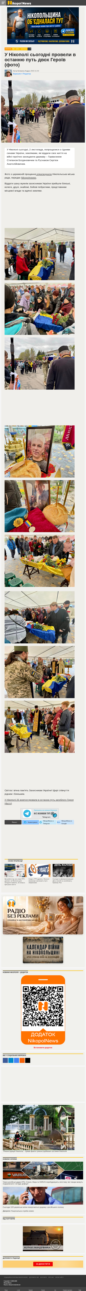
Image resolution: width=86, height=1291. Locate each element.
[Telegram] (10, 1060)
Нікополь (8, 48)
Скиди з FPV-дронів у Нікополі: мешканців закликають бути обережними (39, 881)
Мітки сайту (59, 1277)
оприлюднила (44, 174)
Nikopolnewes (28, 177)
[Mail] (27, 1060)
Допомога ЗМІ (34, 1277)
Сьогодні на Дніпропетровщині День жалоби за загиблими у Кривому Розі (63, 881)
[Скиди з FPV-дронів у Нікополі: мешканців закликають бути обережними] (40, 876)
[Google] (16, 1060)
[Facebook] (5, 1060)
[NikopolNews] (39, 813)
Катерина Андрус (24, 71)
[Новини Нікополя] (19, 5)
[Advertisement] (40, 211)
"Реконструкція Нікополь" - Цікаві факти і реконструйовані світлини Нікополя (35, 1151)
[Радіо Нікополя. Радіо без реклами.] (43, 915)
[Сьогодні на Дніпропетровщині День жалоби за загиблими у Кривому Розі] (64, 876)
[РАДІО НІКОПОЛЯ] (43, 950)
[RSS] (22, 1060)
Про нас (51, 1277)
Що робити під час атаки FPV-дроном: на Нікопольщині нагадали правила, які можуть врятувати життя (15, 881)
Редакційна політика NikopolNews (16, 1277)
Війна (17, 49)
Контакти (43, 1277)
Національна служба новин (22, 1211)
